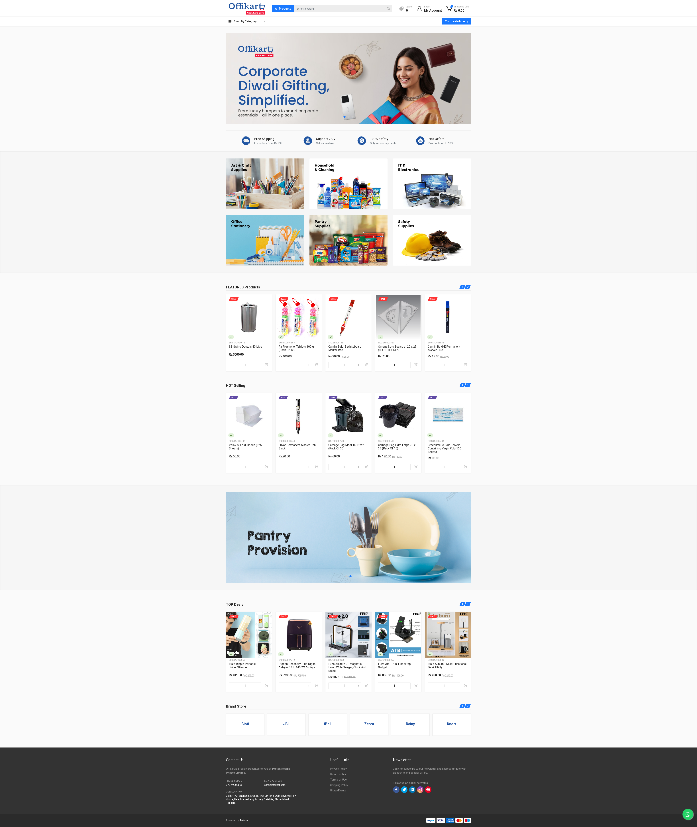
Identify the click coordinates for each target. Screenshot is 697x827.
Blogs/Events (338, 790)
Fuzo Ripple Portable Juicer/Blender (242, 665)
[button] (345, 117)
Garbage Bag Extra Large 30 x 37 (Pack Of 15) (396, 446)
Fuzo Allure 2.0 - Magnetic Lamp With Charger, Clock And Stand (347, 667)
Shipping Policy (339, 785)
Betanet (244, 820)
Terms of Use (338, 779)
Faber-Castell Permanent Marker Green (444, 348)
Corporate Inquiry (456, 21)
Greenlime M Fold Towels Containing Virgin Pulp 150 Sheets (444, 448)
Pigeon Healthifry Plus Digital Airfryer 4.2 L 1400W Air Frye (297, 665)
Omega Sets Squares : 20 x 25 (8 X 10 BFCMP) (298, 348)
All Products (283, 8)
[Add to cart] (266, 364)
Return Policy (338, 774)
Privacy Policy (338, 768)
